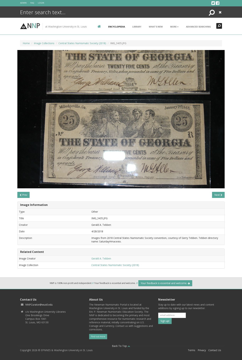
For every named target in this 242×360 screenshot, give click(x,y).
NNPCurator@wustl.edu (39, 304)
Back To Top (120, 346)
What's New (156, 26)
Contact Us (214, 350)
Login (41, 2)
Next (217, 194)
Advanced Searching (198, 26)
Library (136, 26)
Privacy (202, 350)
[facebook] (218, 3)
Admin (23, 2)
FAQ (32, 2)
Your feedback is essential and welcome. (164, 283)
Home (26, 43)
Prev (24, 194)
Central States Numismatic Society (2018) (82, 43)
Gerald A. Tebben (101, 258)
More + (174, 26)
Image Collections (44, 43)
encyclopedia (116, 26)
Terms (191, 350)
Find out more (98, 336)
